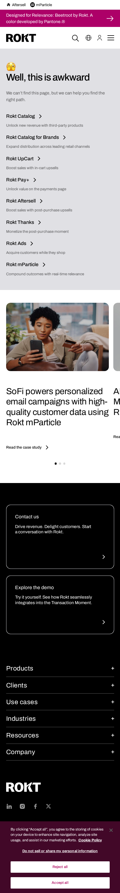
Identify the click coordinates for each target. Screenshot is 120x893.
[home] (21, 38)
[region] (60, 857)
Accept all (60, 883)
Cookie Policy (90, 840)
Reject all (60, 867)
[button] (88, 37)
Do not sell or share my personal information (60, 851)
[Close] (111, 830)
